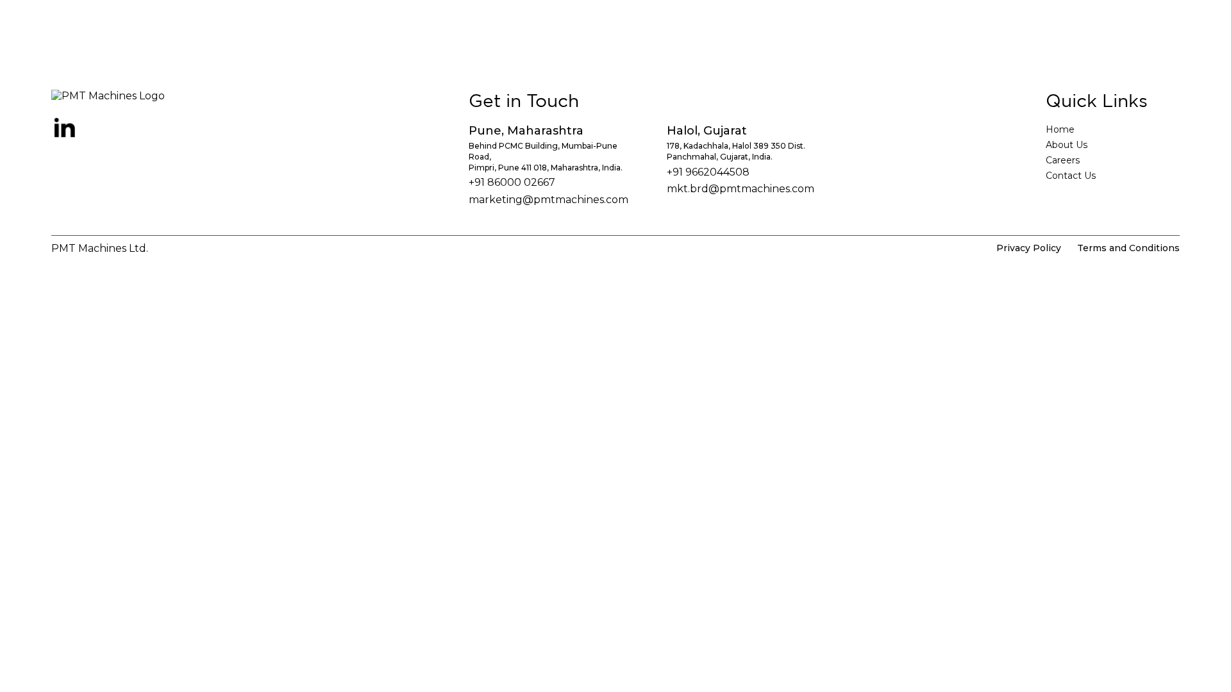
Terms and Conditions (1128, 248)
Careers (1063, 160)
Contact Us (1071, 175)
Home (1060, 129)
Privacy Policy (1028, 248)
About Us (1066, 145)
